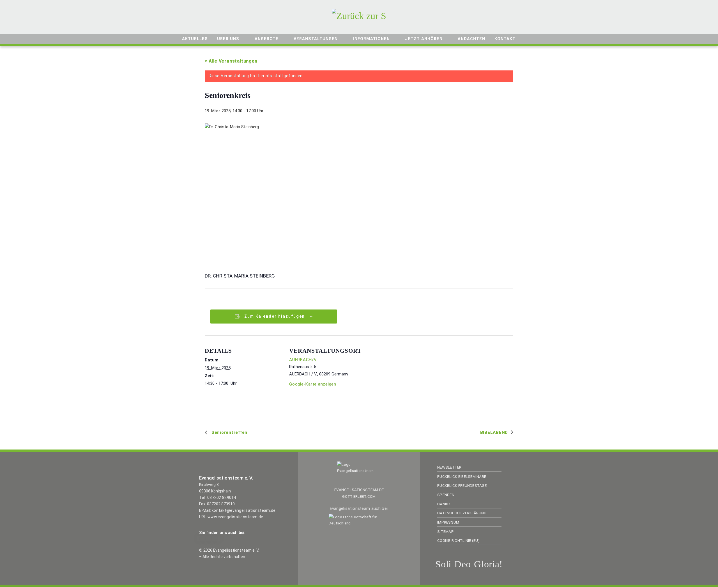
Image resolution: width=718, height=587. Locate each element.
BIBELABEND (494, 432)
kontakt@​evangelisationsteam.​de (243, 510)
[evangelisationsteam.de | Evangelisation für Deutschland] (359, 15)
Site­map (445, 531)
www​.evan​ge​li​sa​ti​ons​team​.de (235, 517)
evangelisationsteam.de (359, 489)
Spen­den (445, 494)
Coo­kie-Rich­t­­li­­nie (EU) (458, 540)
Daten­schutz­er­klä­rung (461, 513)
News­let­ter (449, 467)
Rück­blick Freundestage (462, 485)
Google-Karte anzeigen (312, 384)
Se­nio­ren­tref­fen (228, 432)
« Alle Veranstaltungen (231, 61)
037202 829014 (221, 497)
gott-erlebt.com (359, 496)
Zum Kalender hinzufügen (274, 316)
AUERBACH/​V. (303, 359)
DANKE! (443, 504)
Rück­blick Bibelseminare (461, 476)
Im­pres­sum (448, 522)
